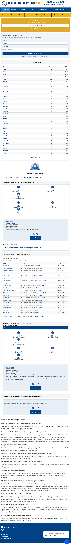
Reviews (53, 4)
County (5, 40)
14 (26, 316)
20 (37, 316)
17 (31, 316)
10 (19, 316)
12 (23, 316)
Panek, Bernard (7, 300)
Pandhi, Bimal (6, 297)
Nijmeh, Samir (6, 278)
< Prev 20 (5, 316)
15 (28, 316)
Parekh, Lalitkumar (7, 305)
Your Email (6, 46)
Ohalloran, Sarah (7, 285)
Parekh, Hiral (6, 302)
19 (35, 316)
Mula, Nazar (6, 265)
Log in (62, 6)
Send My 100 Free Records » (35, 53)
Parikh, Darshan (7, 307)
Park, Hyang (6, 310)
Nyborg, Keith (6, 283)
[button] (15, 10)
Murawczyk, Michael (8, 268)
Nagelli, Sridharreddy (8, 270)
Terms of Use (4, 536)
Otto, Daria (5, 293)
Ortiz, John (5, 288)
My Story (47, 4)
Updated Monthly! (10, 223)
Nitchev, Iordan (6, 280)
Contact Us (60, 4)
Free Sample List (10, 221)
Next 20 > (42, 316)
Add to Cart (35, 237)
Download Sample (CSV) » (35, 25)
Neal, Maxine (6, 275)
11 (21, 316)
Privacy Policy (5, 534)
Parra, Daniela (6, 312)
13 (25, 316)
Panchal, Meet (6, 295)
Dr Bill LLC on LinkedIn (10, 527)
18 (33, 316)
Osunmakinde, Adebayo (9, 290)
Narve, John (6, 273)
